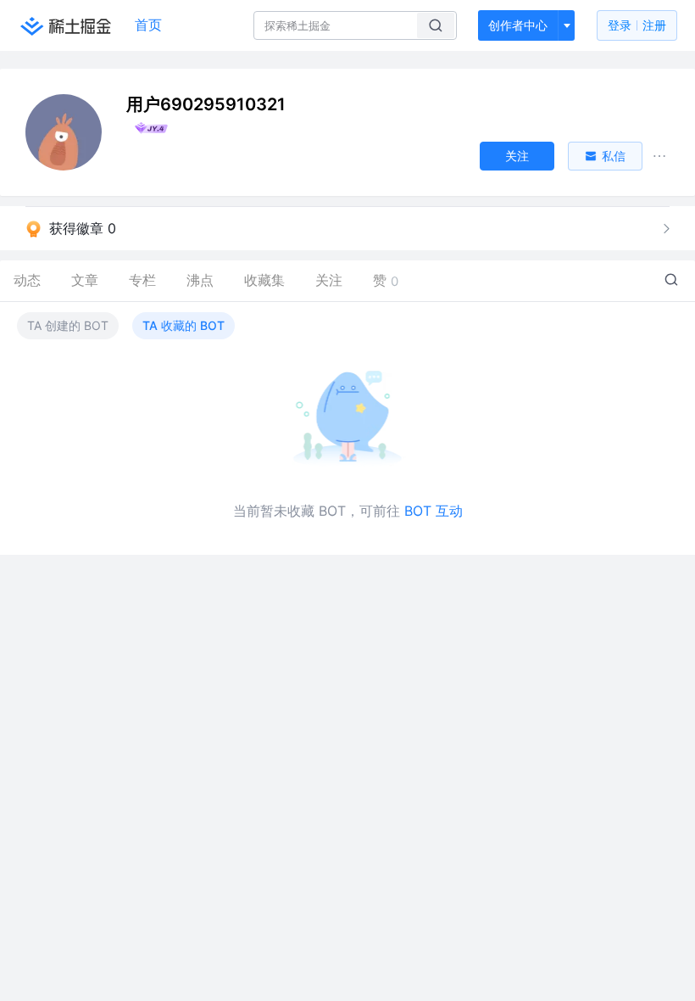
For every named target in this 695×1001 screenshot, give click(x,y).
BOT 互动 (433, 510)
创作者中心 (518, 25)
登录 (637, 25)
